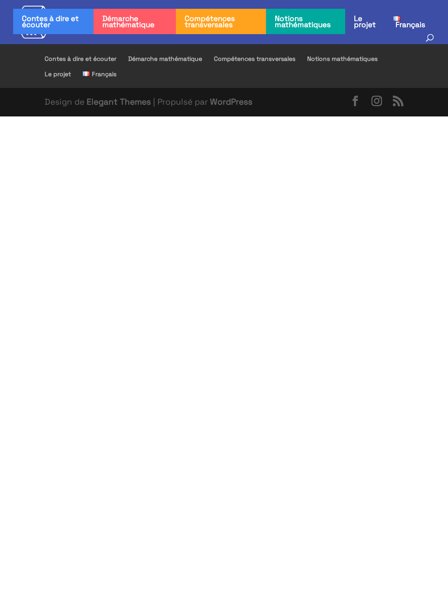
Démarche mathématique (128, 21)
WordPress (231, 101)
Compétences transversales (210, 21)
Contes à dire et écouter (50, 21)
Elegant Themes (119, 101)
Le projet (365, 21)
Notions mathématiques (303, 21)
